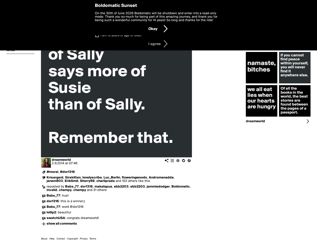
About (44, 239)
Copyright (72, 239)
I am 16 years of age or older (121, 35)
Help (52, 239)
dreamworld (61, 160)
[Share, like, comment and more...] (261, 83)
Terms (92, 239)
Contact (60, 239)
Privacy (84, 239)
